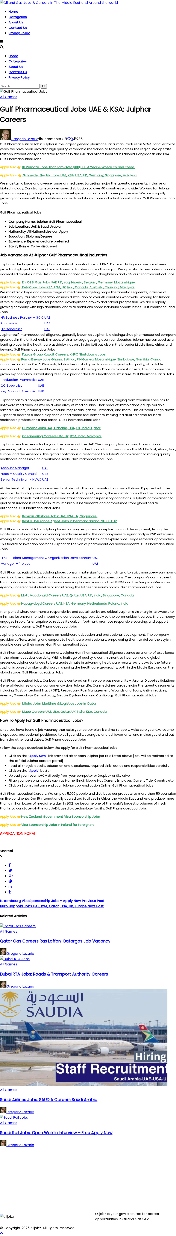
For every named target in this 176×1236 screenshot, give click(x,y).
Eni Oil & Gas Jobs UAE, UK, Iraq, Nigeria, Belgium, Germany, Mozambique (79, 282)
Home (13, 11)
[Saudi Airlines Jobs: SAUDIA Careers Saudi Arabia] (83, 1084)
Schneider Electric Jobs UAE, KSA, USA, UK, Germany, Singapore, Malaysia (79, 175)
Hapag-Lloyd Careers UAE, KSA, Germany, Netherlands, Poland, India (74, 603)
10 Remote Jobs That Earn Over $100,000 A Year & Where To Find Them (78, 167)
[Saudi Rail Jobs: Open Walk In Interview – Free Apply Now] (14, 1117)
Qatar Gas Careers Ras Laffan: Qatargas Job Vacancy (55, 941)
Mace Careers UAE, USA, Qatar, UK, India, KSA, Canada (65, 711)
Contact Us (18, 27)
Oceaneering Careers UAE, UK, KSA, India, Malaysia (62, 436)
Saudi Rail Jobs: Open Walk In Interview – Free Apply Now (56, 1133)
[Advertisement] (88, 1178)
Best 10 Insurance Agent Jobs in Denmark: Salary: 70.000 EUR (69, 521)
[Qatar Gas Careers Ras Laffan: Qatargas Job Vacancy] (18, 926)
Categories (18, 17)
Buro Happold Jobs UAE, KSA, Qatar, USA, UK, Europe (52, 906)
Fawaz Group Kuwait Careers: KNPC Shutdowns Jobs (63, 354)
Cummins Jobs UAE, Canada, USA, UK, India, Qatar (61, 428)
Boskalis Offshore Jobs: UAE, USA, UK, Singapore (59, 516)
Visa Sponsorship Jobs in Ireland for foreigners (57, 824)
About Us (16, 22)
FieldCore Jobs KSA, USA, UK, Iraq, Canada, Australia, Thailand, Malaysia (78, 287)
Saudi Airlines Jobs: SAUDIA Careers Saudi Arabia (48, 1100)
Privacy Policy (19, 33)
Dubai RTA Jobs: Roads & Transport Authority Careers (54, 974)
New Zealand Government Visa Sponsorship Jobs (60, 816)
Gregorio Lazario (24, 138)
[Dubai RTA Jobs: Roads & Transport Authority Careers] (15, 958)
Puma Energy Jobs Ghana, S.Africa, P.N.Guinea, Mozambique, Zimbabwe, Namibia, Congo (91, 359)
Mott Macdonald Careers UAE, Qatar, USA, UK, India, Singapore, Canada (77, 595)
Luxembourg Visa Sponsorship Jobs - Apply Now (52, 900)
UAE (95, 563)
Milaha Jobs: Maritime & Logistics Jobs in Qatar (59, 703)
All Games (8, 96)
